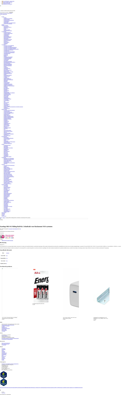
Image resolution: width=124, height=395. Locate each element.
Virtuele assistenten (7, 105)
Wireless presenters (7, 142)
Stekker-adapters (6, 95)
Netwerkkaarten (6, 178)
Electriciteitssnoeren (7, 189)
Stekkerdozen (6, 205)
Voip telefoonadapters (7, 210)
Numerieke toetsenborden (8, 143)
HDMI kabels (6, 191)
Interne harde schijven (7, 37)
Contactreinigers (6, 59)
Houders (5, 74)
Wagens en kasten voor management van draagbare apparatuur (13, 106)
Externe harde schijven (7, 160)
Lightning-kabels (6, 201)
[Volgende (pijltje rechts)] (122, 197)
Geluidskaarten (6, 35)
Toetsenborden (6, 140)
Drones (3, 24)
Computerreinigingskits (7, 58)
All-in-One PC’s (6, 26)
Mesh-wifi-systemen (7, 173)
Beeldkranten (6, 55)
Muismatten (5, 81)
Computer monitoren (7, 113)
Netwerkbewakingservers (8, 174)
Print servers (6, 152)
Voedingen (5, 43)
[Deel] (121, 1)
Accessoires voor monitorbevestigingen (10, 48)
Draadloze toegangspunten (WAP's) (9, 171)
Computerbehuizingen (7, 32)
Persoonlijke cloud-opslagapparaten (9, 162)
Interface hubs (6, 192)
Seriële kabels (6, 204)
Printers (3, 144)
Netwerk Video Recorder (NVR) (9, 176)
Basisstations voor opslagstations (9, 158)
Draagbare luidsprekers (7, 118)
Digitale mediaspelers (7, 115)
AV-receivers (6, 54)
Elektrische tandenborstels (8, 64)
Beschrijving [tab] (4, 240)
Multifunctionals (6, 149)
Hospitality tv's (6, 120)
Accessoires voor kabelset (8, 46)
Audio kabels (6, 185)
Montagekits (6, 80)
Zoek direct (11, 12)
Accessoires (4, 44)
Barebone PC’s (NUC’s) (7, 27)
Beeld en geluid (4, 109)
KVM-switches (6, 199)
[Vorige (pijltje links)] (1, 197)
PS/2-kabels (6, 203)
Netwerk (3, 164)
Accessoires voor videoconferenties (9, 51)
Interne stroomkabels (7, 194)
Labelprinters (6, 155)
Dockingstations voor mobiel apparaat (9, 22)
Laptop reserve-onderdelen (8, 23)
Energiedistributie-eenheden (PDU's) (9, 62)
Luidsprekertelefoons (7, 123)
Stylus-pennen (6, 96)
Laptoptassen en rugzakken (8, 18)
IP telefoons (5, 119)
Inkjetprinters (6, 146)
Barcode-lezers (6, 137)
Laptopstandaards (6, 21)
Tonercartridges (6, 154)
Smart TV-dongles (6, 125)
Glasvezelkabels (6, 190)
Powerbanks (6, 87)
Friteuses (5, 66)
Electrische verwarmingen (8, 61)
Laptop (3, 16)
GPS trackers (6, 69)
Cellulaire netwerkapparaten (8, 168)
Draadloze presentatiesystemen (8, 116)
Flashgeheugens (6, 161)
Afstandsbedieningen (7, 53)
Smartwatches (6, 97)
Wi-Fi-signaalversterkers (7, 183)
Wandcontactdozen (7, 108)
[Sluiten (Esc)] (123, 1)
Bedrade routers (6, 167)
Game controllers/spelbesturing (8, 138)
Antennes (5, 166)
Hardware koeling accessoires (8, 71)
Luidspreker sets (6, 121)
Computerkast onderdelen (8, 57)
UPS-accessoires (6, 102)
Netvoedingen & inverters (8, 39)
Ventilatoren (6, 107)
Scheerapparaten (6, 90)
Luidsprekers (6, 122)
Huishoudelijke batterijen (8, 75)
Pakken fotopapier (6, 151)
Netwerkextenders (6, 177)
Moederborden (6, 38)
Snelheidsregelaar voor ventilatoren (9, 92)
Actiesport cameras (7, 111)
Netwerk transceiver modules (8, 175)
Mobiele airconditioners (7, 78)
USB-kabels (6, 207)
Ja (6, 263)
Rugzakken (5, 89)
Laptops (5, 17)
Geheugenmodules (7, 34)
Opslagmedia (4, 157)
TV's (4, 129)
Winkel (4, 217)
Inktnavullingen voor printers (8, 147)
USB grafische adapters (7, 130)
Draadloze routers (6, 170)
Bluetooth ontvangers (7, 187)
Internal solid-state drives (7, 36)
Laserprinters (6, 148)
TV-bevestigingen (6, 100)
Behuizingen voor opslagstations (9, 159)
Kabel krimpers (6, 196)
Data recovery (4, 212)
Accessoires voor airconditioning (9, 45)
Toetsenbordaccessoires (7, 98)
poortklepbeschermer (7, 93)
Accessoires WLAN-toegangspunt (9, 52)
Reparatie (3, 213)
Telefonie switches (7, 182)
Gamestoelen (6, 67)
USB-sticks (5, 163)
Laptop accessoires (7, 19)
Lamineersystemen (7, 76)
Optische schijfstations (7, 40)
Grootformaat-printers (7, 145)
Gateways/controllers (7, 172)
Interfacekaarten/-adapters (8, 193)
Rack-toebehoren (6, 88)
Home (1, 217)
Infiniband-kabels (6, 211)
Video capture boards (7, 135)
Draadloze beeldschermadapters (9, 117)
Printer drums (6, 153)
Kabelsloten (6, 198)
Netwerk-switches (6, 180)
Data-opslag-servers (7, 169)
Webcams (5, 132)
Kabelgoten (5, 197)
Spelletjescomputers (7, 29)
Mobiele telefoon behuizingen (8, 79)
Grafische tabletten (7, 139)
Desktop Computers (5, 25)
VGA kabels (6, 208)
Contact (3, 215)
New (20, 228)
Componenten (4, 31)
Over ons (3, 214)
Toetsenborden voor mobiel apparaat (9, 141)
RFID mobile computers (7, 156)
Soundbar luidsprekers (7, 127)
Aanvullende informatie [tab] (9, 240)
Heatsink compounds (7, 72)
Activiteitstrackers (6, 50)
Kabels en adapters (5, 184)
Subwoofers (6, 128)
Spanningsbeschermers (7, 94)
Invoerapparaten (4, 136)
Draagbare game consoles (8, 30)
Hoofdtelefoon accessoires (8, 73)
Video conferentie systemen (8, 131)
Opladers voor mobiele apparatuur (9, 85)
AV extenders (6, 186)
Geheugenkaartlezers (7, 68)
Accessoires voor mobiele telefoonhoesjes (10, 47)
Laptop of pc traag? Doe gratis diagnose (6, 13)
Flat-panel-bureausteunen (8, 65)
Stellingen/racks (6, 124)
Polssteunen (6, 86)
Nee (6, 255)
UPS (4, 101)
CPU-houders (6, 60)
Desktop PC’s (6, 28)
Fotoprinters (6, 150)
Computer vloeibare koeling (8, 33)
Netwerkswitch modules (7, 179)
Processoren (6, 41)
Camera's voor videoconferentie (9, 112)
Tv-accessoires (6, 99)
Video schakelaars (6, 104)
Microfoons (5, 126)
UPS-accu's (5, 103)
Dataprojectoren (6, 114)
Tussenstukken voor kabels (8, 206)
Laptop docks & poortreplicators (9, 20)
